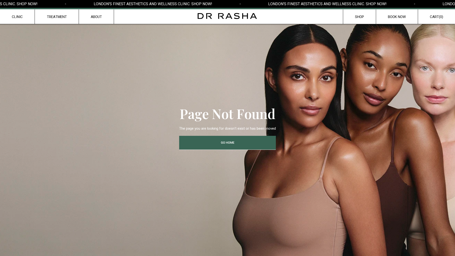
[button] (436, 16)
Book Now (397, 17)
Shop (359, 17)
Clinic (17, 17)
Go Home (227, 142)
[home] (227, 16)
